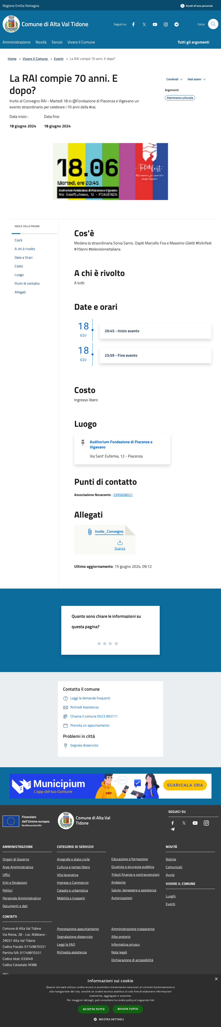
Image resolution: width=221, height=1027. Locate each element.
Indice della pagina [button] (27, 226)
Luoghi (171, 896)
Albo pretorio (120, 936)
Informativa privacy (125, 944)
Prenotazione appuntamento (78, 928)
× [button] (216, 979)
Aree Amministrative (18, 867)
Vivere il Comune (36, 58)
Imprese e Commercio (72, 882)
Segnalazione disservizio (75, 936)
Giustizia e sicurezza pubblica (132, 866)
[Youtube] (153, 24)
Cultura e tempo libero (73, 867)
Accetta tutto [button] (94, 1009)
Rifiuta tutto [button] (128, 1009)
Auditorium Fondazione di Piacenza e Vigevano (121, 444)
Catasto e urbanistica (72, 890)
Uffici (6, 874)
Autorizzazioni (121, 897)
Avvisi (170, 874)
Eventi (58, 58)
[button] (110, 1019)
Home (12, 58)
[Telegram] (174, 24)
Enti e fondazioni (15, 882)
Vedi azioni (195, 79)
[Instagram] (164, 24)
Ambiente (118, 882)
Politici (8, 890)
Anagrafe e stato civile (73, 859)
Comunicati (174, 867)
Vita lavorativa (67, 874)
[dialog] (110, 1000)
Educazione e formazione (129, 859)
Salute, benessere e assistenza (133, 890)
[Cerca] (213, 24)
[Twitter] (142, 24)
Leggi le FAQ (66, 944)
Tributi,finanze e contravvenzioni (135, 874)
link (152, 1000)
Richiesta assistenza (72, 952)
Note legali (119, 952)
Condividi (172, 79)
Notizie (171, 859)
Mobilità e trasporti (71, 898)
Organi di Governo (16, 859)
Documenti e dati (15, 905)
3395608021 (123, 494)
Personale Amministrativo (22, 898)
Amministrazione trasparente (133, 928)
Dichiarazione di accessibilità (132, 960)
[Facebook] (131, 24)
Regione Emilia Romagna (21, 5)
